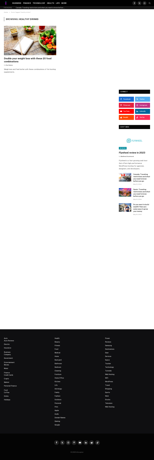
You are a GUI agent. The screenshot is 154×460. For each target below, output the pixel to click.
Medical (57, 353)
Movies (6, 365)
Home (57, 356)
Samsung (108, 345)
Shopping (108, 389)
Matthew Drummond (127, 156)
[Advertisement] (134, 51)
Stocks (107, 399)
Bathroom (58, 363)
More (64, 3)
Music (6, 368)
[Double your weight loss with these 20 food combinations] (30, 40)
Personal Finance (10, 386)
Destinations (109, 349)
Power (107, 338)
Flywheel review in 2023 (132, 152)
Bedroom (58, 367)
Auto (6, 338)
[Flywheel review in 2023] (134, 141)
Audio (57, 414)
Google (57, 425)
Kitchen (57, 381)
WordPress (109, 381)
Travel (107, 385)
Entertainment (9, 362)
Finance (27, 3)
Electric (7, 344)
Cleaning (58, 371)
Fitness (57, 345)
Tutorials (108, 371)
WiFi (106, 378)
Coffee (6, 392)
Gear (107, 353)
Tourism (108, 363)
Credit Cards (8, 375)
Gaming (57, 421)
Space (107, 360)
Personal (58, 403)
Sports (107, 392)
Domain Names (60, 418)
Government (8, 358)
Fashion (57, 396)
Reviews (123, 148)
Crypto (6, 379)
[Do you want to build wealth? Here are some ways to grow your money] (125, 207)
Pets (56, 407)
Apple (57, 410)
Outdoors (58, 399)
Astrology (58, 389)
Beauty (57, 342)
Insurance (7, 348)
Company (7, 354)
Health (50, 3)
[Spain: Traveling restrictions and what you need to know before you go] (125, 192)
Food (7, 54)
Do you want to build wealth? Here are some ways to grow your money (141, 208)
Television (108, 403)
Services (108, 356)
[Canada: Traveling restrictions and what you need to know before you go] (125, 177)
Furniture (58, 374)
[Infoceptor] (5, 3)
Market (6, 382)
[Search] (149, 3)
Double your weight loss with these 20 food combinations (27, 60)
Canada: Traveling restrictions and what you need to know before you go (41, 8)
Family (57, 392)
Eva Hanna (9, 65)
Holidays (7, 400)
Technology (39, 3)
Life (58, 3)
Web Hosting (109, 374)
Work (107, 396)
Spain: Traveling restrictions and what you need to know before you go (141, 193)
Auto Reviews (9, 341)
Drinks (6, 396)
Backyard (58, 360)
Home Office (59, 378)
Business (16, 3)
